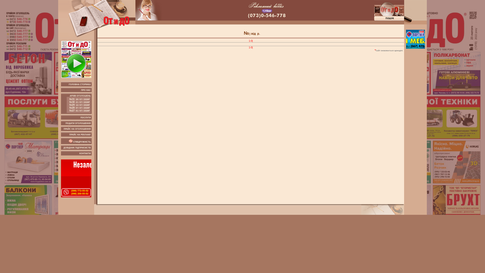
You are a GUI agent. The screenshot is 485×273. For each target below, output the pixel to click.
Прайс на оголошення (77, 129)
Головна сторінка (80, 84)
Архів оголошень (80, 103)
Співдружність (82, 142)
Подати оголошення (78, 123)
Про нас (86, 90)
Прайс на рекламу (80, 134)
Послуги (86, 117)
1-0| (251, 40)
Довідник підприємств (77, 148)
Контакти (85, 153)
